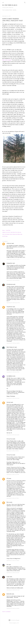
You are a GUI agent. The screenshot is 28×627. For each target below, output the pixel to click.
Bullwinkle (9, 594)
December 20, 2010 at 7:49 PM (13, 259)
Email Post (8, 230)
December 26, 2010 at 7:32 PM (13, 608)
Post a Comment (6, 611)
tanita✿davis (10, 376)
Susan (8, 576)
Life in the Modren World (7, 234)
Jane (18, 232)
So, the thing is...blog (9, 5)
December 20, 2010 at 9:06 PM (13, 343)
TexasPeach (10, 306)
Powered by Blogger (15, 620)
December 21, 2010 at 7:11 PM (13, 498)
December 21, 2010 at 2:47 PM (13, 474)
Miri (7, 564)
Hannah (9, 402)
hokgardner (9, 263)
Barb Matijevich (10, 347)
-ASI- (18, 622)
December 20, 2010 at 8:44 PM (13, 302)
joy (20, 232)
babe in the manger (7, 60)
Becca (8, 502)
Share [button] (3, 230)
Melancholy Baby (16, 234)
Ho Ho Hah (7, 232)
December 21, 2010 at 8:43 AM (13, 434)
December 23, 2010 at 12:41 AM (13, 589)
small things (4, 236)
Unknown (9, 243)
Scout (8, 197)
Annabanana (10, 284)
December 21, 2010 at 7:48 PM (13, 560)
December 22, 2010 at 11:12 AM (13, 572)
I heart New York (13, 232)
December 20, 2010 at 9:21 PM (13, 372)
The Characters (7, 10)
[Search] (25, 2)
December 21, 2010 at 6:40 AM (13, 398)
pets (21, 234)
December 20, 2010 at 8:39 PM (13, 280)
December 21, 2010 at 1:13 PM (13, 450)
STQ (8, 478)
